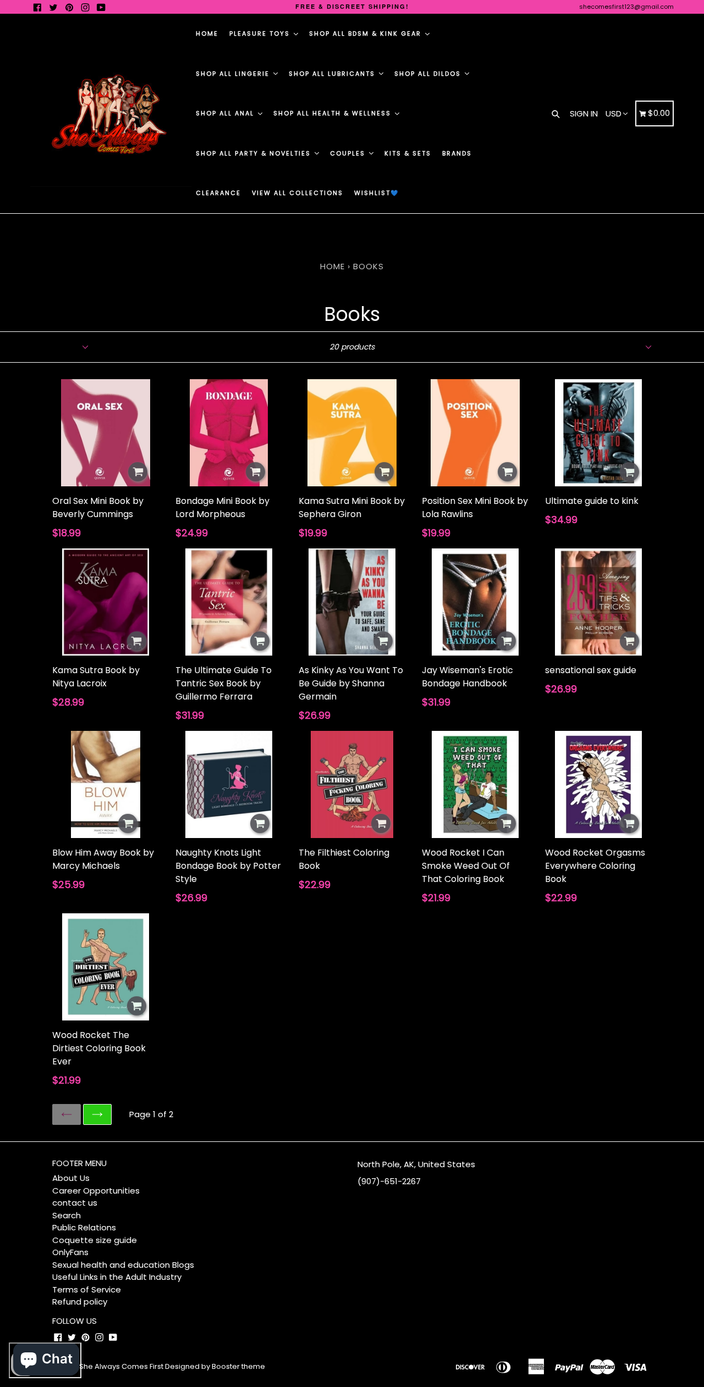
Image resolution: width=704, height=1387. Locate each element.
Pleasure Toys (261, 33)
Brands (457, 153)
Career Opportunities (96, 1190)
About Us (71, 1178)
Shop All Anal (226, 113)
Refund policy (79, 1301)
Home (207, 33)
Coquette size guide (94, 1240)
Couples (349, 153)
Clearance (218, 192)
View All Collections (297, 192)
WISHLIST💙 (376, 192)
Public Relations (84, 1227)
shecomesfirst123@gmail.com (626, 6)
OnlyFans (70, 1252)
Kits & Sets (407, 153)
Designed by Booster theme (215, 1366)
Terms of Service (86, 1289)
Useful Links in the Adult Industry (117, 1277)
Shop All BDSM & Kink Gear (366, 33)
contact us (74, 1202)
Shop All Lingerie (234, 73)
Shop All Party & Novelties (255, 153)
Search (66, 1215)
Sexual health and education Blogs (123, 1265)
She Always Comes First (121, 1366)
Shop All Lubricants (333, 73)
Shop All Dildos (429, 73)
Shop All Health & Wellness (333, 113)
